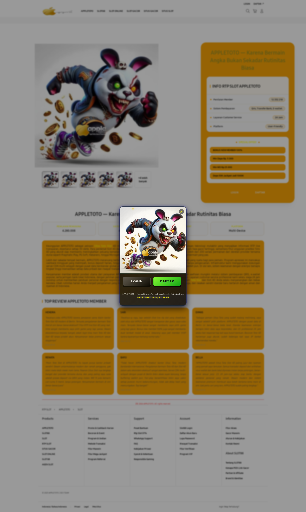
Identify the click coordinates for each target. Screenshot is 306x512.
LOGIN (137, 281)
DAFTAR (167, 281)
